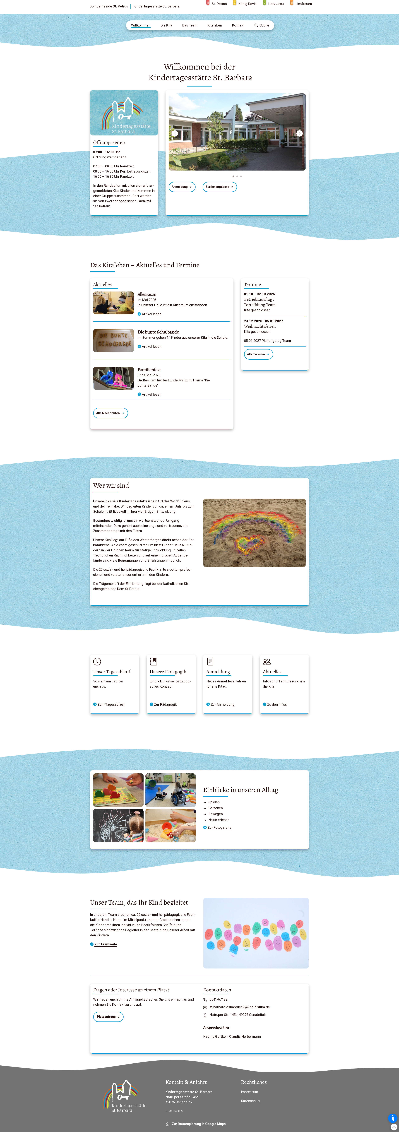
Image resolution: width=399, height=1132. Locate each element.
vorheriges (175, 133)
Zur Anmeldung (223, 704)
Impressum (249, 1092)
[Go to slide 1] (233, 176)
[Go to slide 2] (237, 176)
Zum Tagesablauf (111, 704)
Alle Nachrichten (108, 413)
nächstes (300, 133)
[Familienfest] (113, 378)
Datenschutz (250, 1101)
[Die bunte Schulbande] (113, 340)
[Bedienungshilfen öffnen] (392, 1118)
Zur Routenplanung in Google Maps (199, 1124)
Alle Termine (256, 354)
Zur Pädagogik (165, 704)
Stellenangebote (217, 187)
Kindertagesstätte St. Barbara (157, 6)
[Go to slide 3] (241, 176)
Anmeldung (180, 187)
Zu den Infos (277, 704)
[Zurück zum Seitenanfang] (394, 1127)
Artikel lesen (151, 314)
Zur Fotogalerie (219, 827)
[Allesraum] (113, 302)
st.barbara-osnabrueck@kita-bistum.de (239, 1007)
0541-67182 (218, 999)
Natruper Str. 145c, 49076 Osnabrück (237, 1015)
